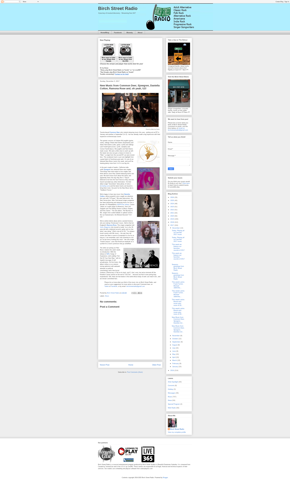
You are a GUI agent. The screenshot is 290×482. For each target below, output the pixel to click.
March (174, 360)
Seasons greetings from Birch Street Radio (178, 267)
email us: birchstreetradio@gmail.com (178, 129)
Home (130, 365)
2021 (172, 213)
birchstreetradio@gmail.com (135, 286)
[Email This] (132, 293)
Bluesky (130, 32)
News (170, 400)
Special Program (174, 404)
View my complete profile (177, 432)
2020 (172, 216)
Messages (171, 393)
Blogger (165, 477)
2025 (172, 200)
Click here (186, 183)
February (175, 363)
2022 (172, 210)
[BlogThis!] (135, 293)
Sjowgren (107, 169)
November (176, 335)
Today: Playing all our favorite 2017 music (178, 232)
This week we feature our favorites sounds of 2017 (178, 247)
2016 (172, 370)
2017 (172, 225)
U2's (108, 254)
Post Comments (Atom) (135, 372)
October (175, 339)
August (175, 345)
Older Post (156, 365)
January (175, 366)
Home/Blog (105, 32)
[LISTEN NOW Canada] (108, 55)
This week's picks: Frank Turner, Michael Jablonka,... (178, 285)
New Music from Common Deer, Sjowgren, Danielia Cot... (178, 320)
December (176, 228)
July (174, 348)
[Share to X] (137, 293)
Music (107, 296)
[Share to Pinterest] (141, 293)
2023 (172, 207)
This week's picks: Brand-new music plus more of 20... (178, 302)
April (174, 357)
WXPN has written (123, 204)
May (174, 354)
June (174, 351)
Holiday (170, 389)
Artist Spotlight (173, 382)
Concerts (171, 385)
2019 (172, 219)
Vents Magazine (105, 227)
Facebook (118, 32)
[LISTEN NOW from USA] (125, 55)
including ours (104, 186)
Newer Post (104, 365)
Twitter (106, 286)
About (140, 32)
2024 (172, 203)
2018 (172, 222)
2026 (172, 197)
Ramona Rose (111, 225)
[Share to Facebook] (139, 293)
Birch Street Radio (117, 8)
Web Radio (172, 408)
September (176, 342)
